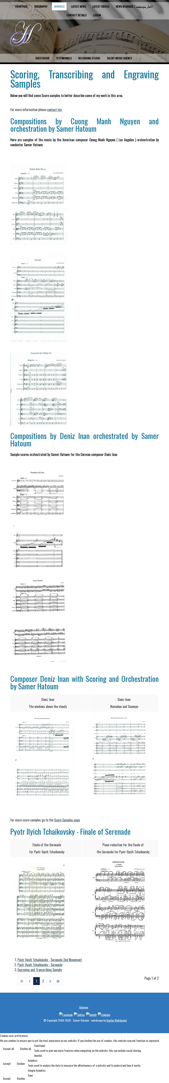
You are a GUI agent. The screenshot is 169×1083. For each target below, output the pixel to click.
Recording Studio (89, 58)
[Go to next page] (50, 981)
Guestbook (42, 58)
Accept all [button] (8, 1048)
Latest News (78, 6)
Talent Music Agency (119, 58)
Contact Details (77, 15)
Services (59, 6)
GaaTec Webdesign (117, 1020)
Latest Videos (101, 6)
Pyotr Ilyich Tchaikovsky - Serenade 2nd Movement (50, 959)
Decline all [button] (25, 1048)
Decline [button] (21, 1063)
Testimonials (64, 58)
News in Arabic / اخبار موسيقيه (134, 6)
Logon (97, 15)
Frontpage (21, 6)
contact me (54, 109)
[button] (157, 1071)
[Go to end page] (58, 981)
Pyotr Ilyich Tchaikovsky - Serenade (40, 964)
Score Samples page (67, 820)
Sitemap (83, 1007)
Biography (40, 6)
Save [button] (30, 1075)
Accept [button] (7, 1063)
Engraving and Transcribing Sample (40, 969)
